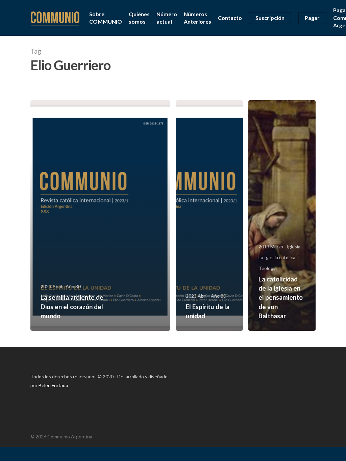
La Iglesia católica (276, 257)
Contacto (230, 18)
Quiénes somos (139, 18)
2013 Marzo (270, 246)
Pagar (312, 18)
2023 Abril (51, 286)
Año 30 (73, 286)
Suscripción (270, 18)
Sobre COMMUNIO (105, 18)
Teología (267, 268)
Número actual (166, 18)
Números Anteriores (197, 18)
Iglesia (293, 246)
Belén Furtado (53, 385)
